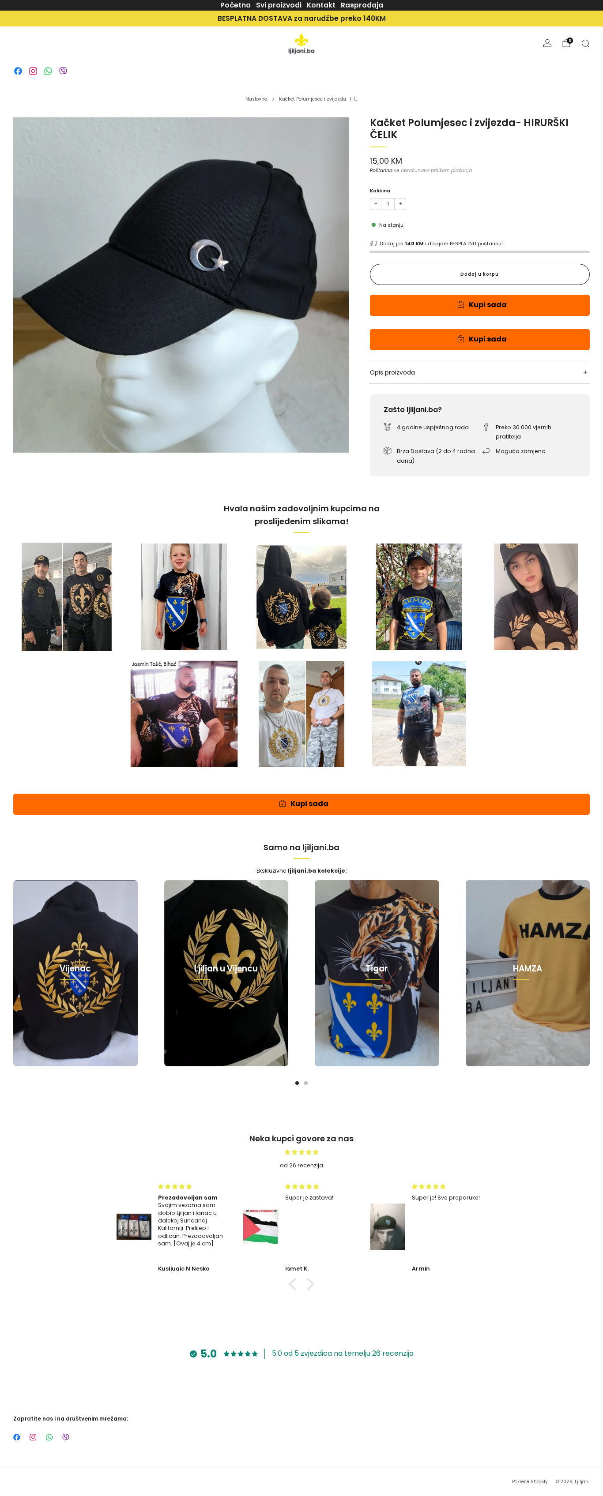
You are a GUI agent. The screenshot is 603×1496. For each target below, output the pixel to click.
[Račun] (547, 43)
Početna (235, 5)
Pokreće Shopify (530, 1482)
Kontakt (321, 5)
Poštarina (381, 170)
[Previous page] (13, 973)
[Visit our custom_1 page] (18, 71)
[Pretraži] (585, 43)
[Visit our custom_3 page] (48, 71)
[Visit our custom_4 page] (63, 71)
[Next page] (589, 973)
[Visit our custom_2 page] (33, 71)
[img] (301, 1152)
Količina (380, 190)
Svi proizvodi (279, 5)
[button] (295, 1284)
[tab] (297, 1083)
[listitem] (301, 18)
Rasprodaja (362, 5)
